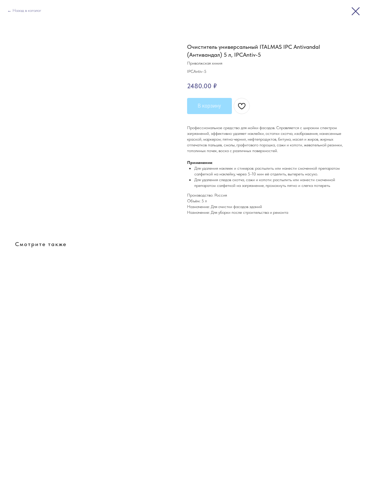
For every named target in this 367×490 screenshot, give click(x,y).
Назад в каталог (27, 10)
